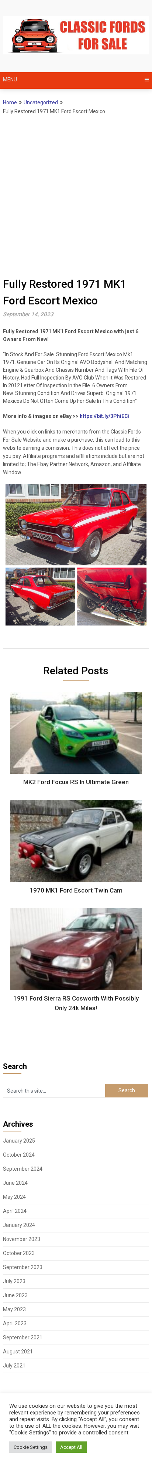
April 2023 (15, 1323)
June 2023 (15, 1295)
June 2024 (15, 1183)
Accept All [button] (71, 1447)
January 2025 (19, 1141)
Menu (10, 79)
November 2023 (21, 1239)
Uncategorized (41, 102)
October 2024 (19, 1155)
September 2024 (22, 1169)
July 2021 (14, 1366)
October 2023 (19, 1253)
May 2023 (14, 1309)
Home (10, 102)
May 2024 (14, 1197)
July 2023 (14, 1281)
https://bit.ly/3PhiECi (104, 416)
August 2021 (18, 1352)
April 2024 (15, 1211)
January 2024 (19, 1225)
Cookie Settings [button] (31, 1447)
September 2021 (22, 1337)
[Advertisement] (76, 195)
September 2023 (22, 1267)
